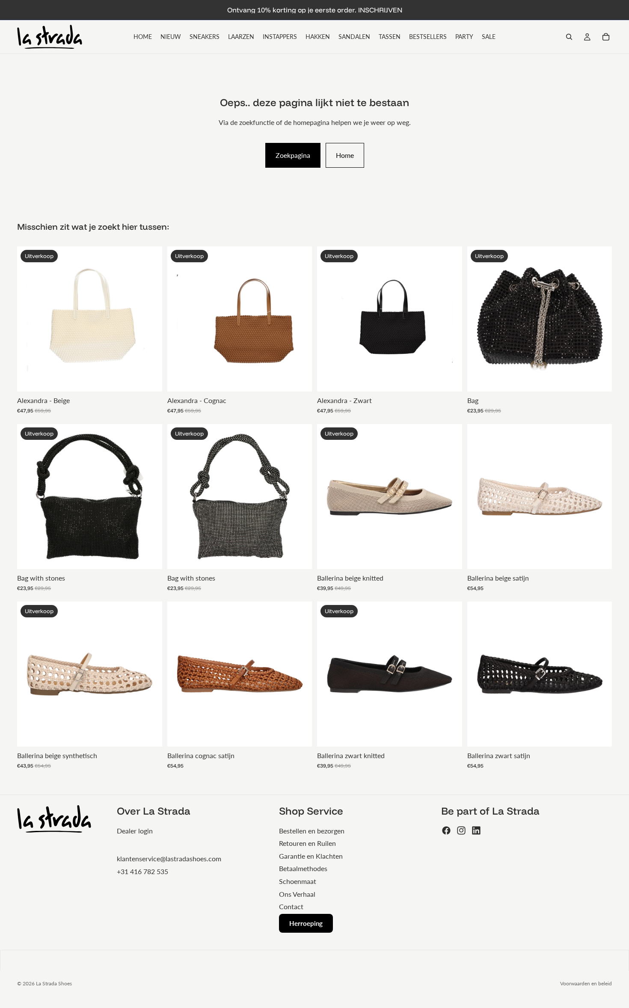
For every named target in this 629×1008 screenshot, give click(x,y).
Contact (291, 906)
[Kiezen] (449, 555)
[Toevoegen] (149, 378)
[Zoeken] (569, 36)
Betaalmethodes (303, 868)
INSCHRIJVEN (380, 10)
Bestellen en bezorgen (311, 831)
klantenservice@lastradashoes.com (169, 858)
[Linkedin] (476, 830)
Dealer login (135, 831)
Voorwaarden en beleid (586, 983)
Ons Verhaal (297, 894)
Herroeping (306, 923)
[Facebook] (446, 830)
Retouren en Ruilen (307, 843)
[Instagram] (461, 830)
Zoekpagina (293, 155)
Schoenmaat (297, 881)
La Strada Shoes (54, 983)
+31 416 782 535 (142, 871)
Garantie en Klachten (311, 856)
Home (345, 155)
